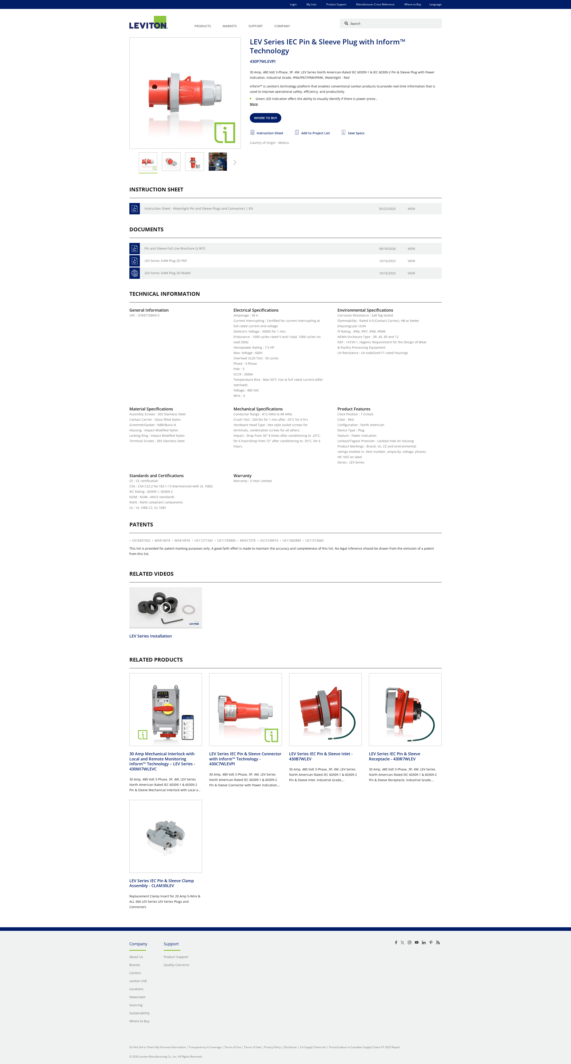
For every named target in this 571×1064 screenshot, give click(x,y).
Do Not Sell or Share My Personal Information (157, 1047)
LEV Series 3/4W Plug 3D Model (168, 273)
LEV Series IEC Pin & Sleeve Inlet (321, 756)
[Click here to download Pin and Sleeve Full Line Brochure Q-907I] (134, 248)
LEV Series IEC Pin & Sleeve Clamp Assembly (161, 883)
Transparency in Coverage (205, 1047)
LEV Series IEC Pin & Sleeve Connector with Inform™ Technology (245, 758)
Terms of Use (232, 1047)
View (411, 209)
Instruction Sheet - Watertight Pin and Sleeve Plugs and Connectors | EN (199, 208)
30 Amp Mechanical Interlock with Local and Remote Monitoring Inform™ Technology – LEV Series (162, 761)
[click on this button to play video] (165, 607)
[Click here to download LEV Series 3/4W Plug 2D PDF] (134, 261)
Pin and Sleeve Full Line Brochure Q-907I (175, 248)
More (254, 104)
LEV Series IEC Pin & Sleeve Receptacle (394, 756)
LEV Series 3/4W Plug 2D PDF (166, 261)
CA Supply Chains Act (313, 1047)
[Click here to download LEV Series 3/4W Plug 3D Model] (134, 273)
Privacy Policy (272, 1047)
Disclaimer (290, 1047)
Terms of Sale (252, 1047)
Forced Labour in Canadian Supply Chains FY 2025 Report (364, 1047)
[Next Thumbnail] (233, 162)
